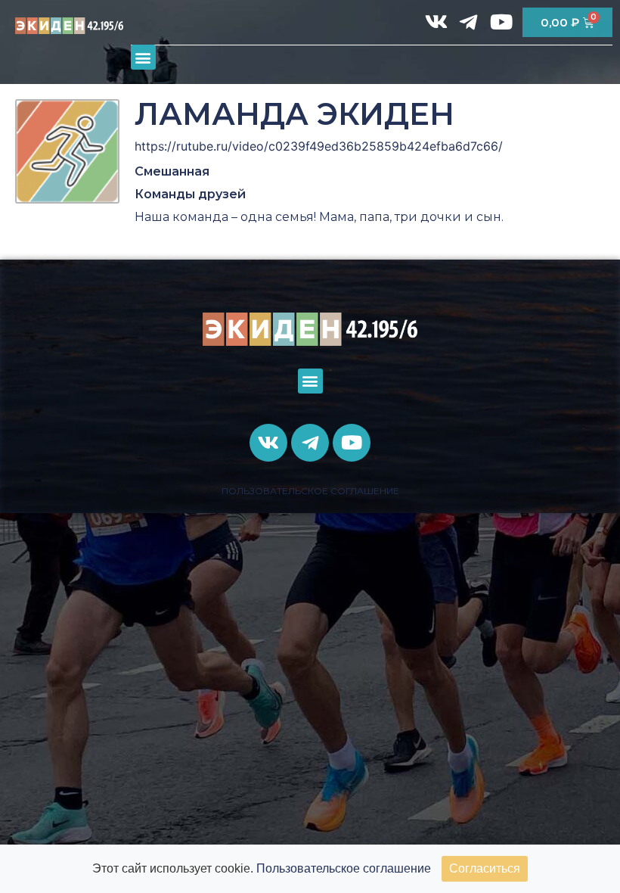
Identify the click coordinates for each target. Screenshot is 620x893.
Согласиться (484, 868)
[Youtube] (501, 22)
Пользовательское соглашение (343, 868)
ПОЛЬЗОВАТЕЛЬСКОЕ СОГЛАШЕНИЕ (310, 490)
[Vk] (436, 22)
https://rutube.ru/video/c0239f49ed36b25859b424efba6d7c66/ (319, 146)
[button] (143, 57)
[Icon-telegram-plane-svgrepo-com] (468, 22)
